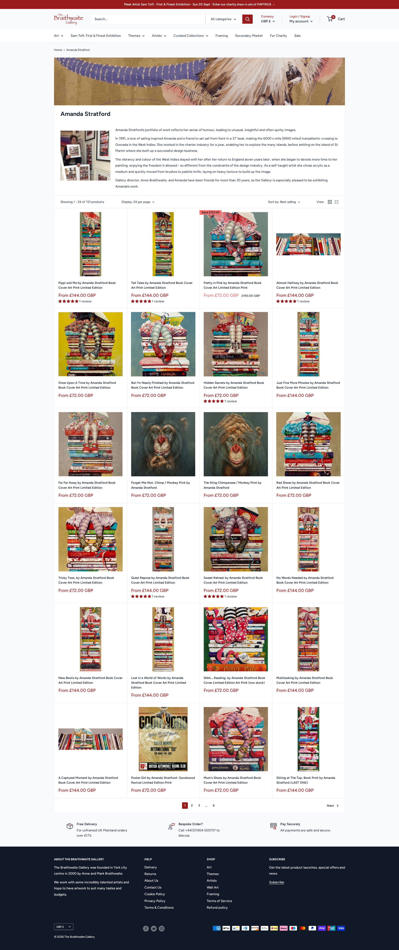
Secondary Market (249, 36)
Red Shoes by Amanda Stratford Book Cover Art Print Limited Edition (308, 485)
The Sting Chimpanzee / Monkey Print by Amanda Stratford (232, 485)
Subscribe (276, 882)
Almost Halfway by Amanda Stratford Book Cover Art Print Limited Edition (307, 285)
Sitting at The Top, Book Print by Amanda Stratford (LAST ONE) (305, 780)
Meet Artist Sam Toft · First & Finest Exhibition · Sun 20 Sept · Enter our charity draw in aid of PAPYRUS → (199, 4)
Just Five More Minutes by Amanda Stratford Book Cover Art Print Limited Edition (308, 385)
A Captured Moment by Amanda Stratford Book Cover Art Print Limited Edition (88, 780)
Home (58, 50)
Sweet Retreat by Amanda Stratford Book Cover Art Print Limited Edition (233, 580)
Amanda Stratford (78, 50)
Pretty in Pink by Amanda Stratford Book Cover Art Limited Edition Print (232, 285)
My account (299, 21)
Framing (222, 36)
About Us (151, 880)
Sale (297, 36)
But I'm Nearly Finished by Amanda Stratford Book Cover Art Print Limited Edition (162, 385)
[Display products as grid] (330, 202)
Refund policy (217, 907)
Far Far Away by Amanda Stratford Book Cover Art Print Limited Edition (87, 485)
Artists (157, 36)
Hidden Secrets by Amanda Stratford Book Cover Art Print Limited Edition (234, 385)
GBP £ (60, 926)
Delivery (150, 867)
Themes (134, 36)
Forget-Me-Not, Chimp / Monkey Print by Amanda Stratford (160, 485)
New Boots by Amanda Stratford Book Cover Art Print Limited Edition (90, 680)
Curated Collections (189, 36)
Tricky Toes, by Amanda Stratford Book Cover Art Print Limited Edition (86, 580)
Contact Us (152, 887)
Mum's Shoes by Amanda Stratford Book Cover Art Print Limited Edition (232, 780)
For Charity (278, 36)
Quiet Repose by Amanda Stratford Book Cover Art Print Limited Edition (160, 580)
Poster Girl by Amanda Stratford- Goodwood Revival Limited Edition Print (163, 780)
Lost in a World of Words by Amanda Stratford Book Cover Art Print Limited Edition (158, 683)
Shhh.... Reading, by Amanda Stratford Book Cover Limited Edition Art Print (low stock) (234, 680)
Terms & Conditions (159, 907)
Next (330, 806)
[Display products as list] (337, 202)
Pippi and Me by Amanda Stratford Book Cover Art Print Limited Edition (87, 285)
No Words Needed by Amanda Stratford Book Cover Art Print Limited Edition (305, 580)
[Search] (247, 19)
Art (56, 36)
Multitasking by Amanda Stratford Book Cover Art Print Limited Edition (304, 680)
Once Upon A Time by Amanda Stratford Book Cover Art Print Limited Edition (87, 385)
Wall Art (213, 887)
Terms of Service (219, 901)
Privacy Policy (154, 901)
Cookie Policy (154, 894)
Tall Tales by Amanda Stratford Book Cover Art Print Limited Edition (161, 285)
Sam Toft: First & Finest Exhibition (96, 36)
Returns (150, 874)
